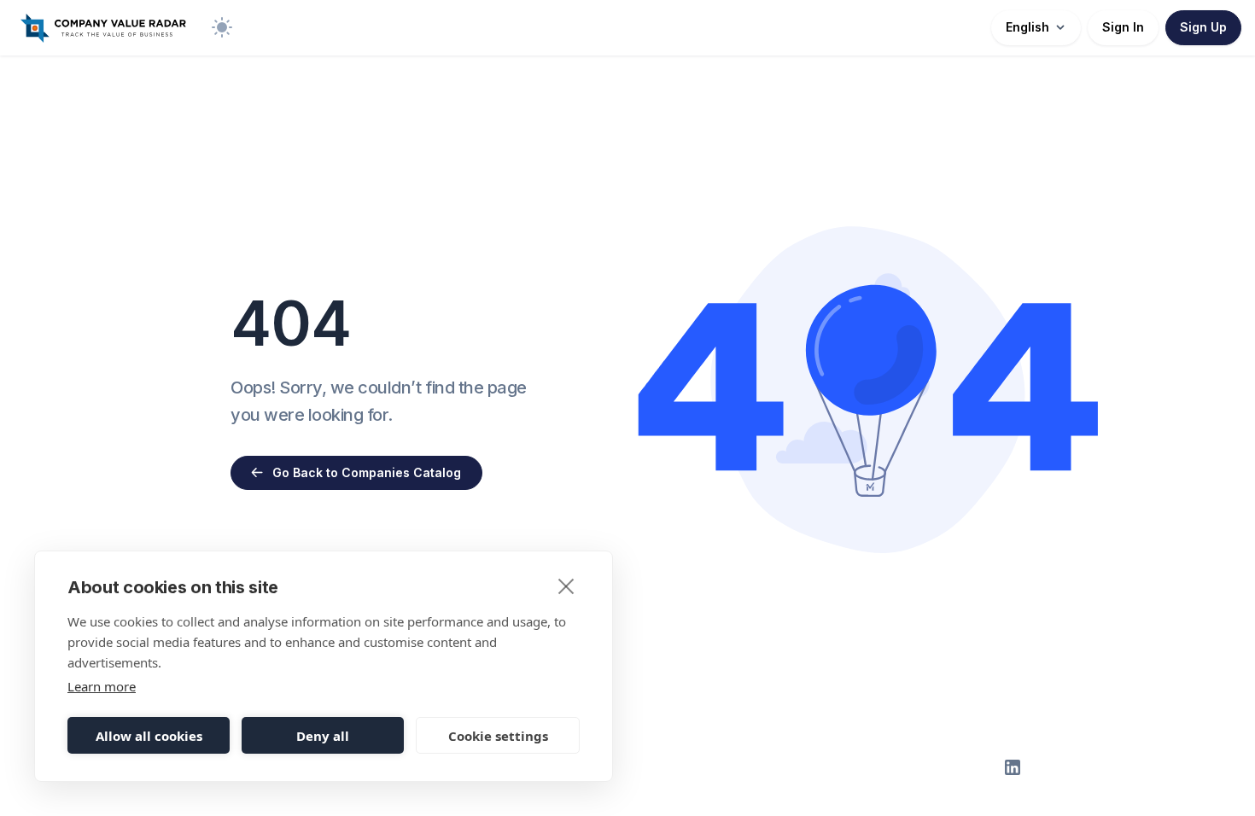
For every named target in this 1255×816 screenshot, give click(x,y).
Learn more (101, 686)
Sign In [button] (1123, 27)
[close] (566, 585)
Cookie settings (498, 735)
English (1027, 27)
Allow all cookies (149, 735)
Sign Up (1203, 27)
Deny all (322, 735)
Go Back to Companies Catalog (366, 472)
